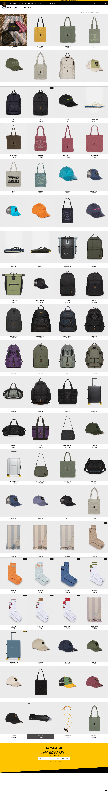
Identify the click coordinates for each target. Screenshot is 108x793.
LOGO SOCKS (94, 554)
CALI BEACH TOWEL (13, 554)
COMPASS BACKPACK (40, 409)
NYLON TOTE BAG (40, 46)
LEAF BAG (67, 409)
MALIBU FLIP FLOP (94, 119)
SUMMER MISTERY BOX (13, 46)
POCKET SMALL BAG (67, 155)
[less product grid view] (81, 12)
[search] (100, 3)
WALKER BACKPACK (40, 336)
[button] (12, 3)
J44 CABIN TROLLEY (94, 409)
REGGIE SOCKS (94, 590)
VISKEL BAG (94, 46)
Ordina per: (90, 12)
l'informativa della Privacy (58, 761)
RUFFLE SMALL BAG (67, 445)
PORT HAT (94, 662)
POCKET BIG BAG (67, 46)
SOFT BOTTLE (40, 735)
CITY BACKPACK (94, 264)
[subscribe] (67, 758)
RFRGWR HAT (67, 191)
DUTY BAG (13, 191)
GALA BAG (13, 409)
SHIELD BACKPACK (67, 264)
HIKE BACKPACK (94, 336)
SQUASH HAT (94, 445)
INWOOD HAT (67, 119)
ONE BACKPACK (94, 300)
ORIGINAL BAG (13, 119)
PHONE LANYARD (67, 735)
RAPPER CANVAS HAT (94, 191)
